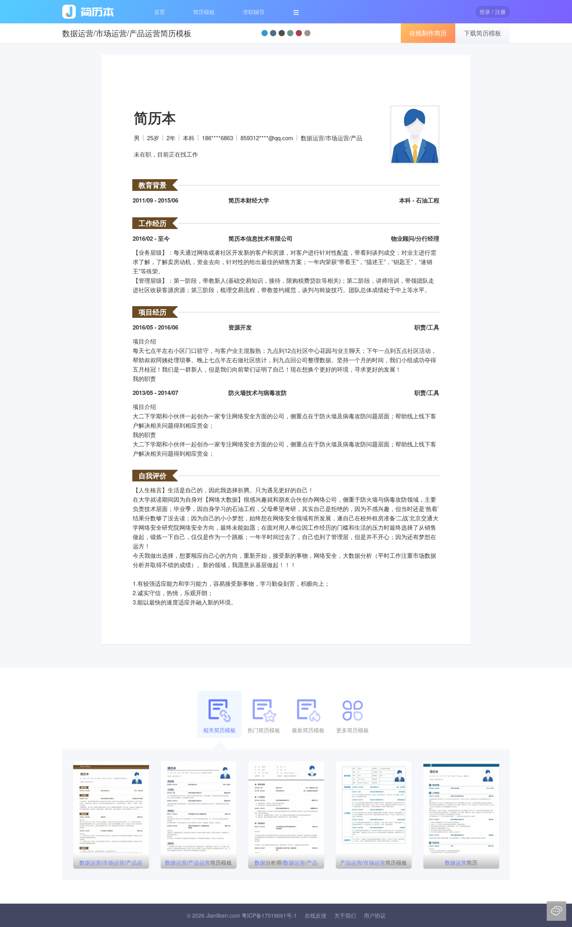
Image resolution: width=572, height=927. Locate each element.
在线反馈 (315, 915)
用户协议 (375, 915)
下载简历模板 (482, 32)
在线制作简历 (428, 32)
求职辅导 (254, 12)
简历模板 (204, 12)
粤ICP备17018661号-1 (269, 915)
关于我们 (345, 915)
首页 (159, 12)
